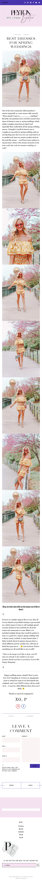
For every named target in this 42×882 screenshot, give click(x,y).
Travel (21, 837)
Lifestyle (21, 832)
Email (4, 746)
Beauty (21, 829)
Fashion (26, 34)
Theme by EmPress (21, 878)
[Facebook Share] (23, 706)
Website (4, 756)
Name (4, 736)
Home (21, 834)
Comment (30, 716)
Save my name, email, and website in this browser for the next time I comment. (11, 769)
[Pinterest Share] (18, 706)
